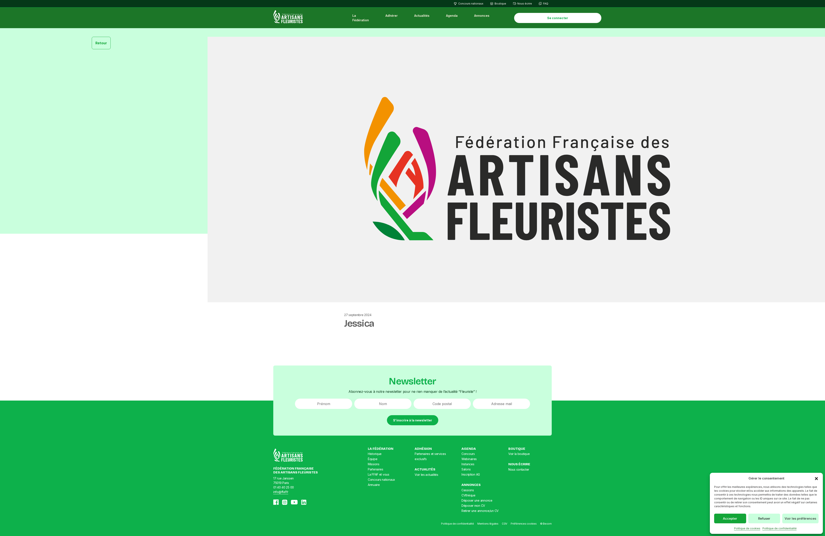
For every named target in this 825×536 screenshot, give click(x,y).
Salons (466, 469)
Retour (101, 43)
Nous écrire (524, 3)
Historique (375, 454)
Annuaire (374, 485)
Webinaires (469, 459)
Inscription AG (470, 474)
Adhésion (423, 449)
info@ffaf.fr (280, 492)
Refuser (764, 518)
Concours (468, 454)
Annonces (481, 15)
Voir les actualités (426, 474)
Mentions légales (487, 523)
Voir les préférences (800, 518)
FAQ (545, 3)
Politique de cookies (747, 528)
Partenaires (375, 469)
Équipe (372, 459)
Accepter (730, 518)
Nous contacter (518, 469)
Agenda (452, 15)
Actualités (421, 15)
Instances (467, 464)
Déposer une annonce (476, 500)
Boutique (500, 3)
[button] (816, 478)
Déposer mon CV (473, 505)
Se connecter (557, 18)
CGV (504, 523)
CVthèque (468, 495)
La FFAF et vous (378, 474)
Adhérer (391, 15)
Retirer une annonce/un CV (480, 511)
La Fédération (360, 18)
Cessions (467, 490)
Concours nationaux (470, 3)
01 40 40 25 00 (283, 487)
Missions (373, 464)
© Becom (546, 523)
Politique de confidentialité (779, 528)
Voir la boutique (519, 454)
